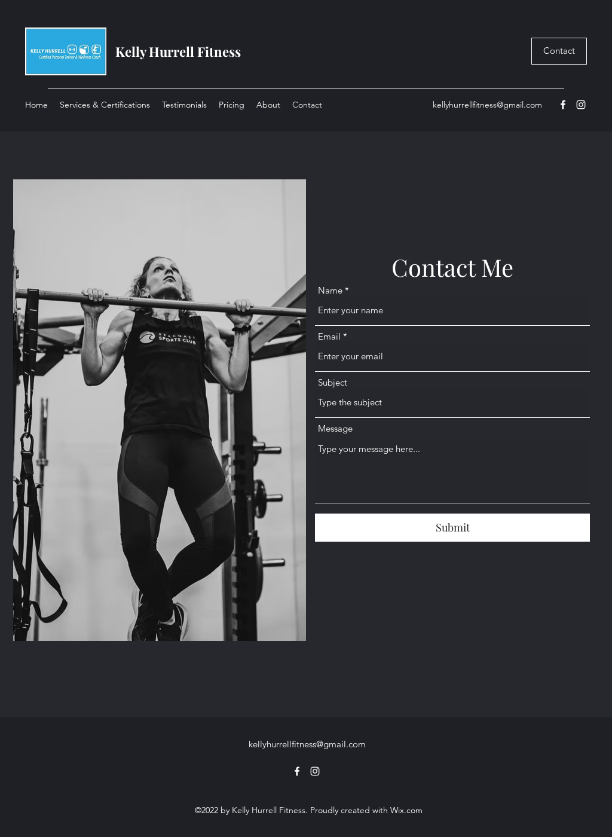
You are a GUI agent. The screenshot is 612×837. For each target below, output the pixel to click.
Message (335, 428)
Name (330, 290)
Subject (332, 382)
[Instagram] (581, 105)
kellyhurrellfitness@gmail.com (487, 104)
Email (329, 336)
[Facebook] (563, 105)
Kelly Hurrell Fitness (178, 51)
